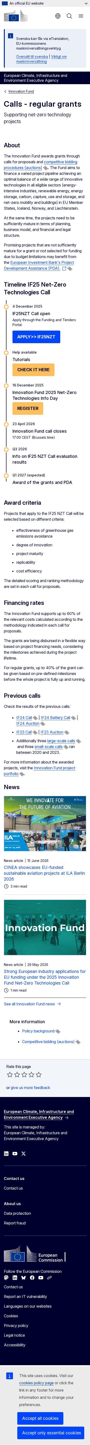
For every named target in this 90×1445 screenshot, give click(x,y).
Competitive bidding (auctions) (48, 1041)
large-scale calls (61, 740)
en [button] (58, 16)
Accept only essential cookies (51, 1432)
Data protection (17, 1213)
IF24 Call (24, 717)
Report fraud (15, 1223)
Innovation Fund (21, 91)
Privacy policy (16, 1325)
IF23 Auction (52, 732)
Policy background (38, 1031)
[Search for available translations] (45, 168)
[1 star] (9, 1074)
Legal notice (14, 1335)
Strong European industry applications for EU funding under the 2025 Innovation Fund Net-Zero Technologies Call (45, 977)
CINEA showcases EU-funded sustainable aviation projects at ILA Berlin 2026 (44, 873)
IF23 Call (24, 732)
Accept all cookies (40, 1418)
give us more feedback (30, 1087)
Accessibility (14, 1344)
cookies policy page (36, 1382)
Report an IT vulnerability (25, 1296)
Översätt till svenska (32, 56)
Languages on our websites (28, 1306)
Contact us (13, 1188)
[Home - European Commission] (15, 15)
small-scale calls (49, 746)
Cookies (11, 1315)
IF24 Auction (27, 723)
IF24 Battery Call (55, 717)
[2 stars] (13, 1074)
